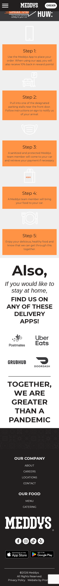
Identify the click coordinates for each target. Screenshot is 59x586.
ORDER (51, 5)
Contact (29, 483)
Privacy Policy (16, 580)
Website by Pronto (39, 580)
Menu (29, 501)
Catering (29, 506)
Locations (29, 477)
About (29, 465)
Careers (29, 471)
